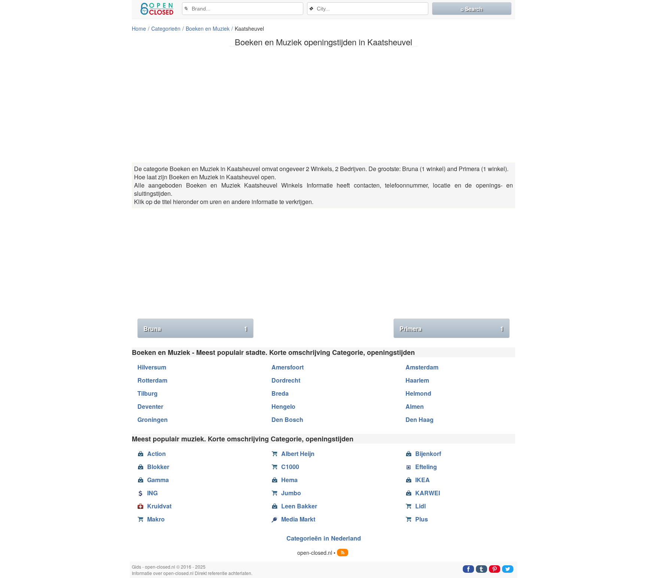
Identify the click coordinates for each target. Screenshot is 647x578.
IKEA (422, 479)
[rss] (342, 552)
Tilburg (147, 393)
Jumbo (291, 493)
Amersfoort (287, 367)
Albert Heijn (298, 453)
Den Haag (419, 419)
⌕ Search (472, 8)
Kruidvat (159, 506)
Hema (289, 479)
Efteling (426, 466)
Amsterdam (421, 367)
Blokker (158, 466)
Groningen (152, 419)
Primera (452, 328)
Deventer (150, 406)
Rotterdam (152, 380)
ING (152, 493)
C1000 (290, 466)
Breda (280, 393)
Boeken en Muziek (208, 28)
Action (156, 453)
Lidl (420, 506)
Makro (156, 519)
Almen (414, 406)
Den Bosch (287, 419)
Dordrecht (285, 380)
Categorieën (165, 28)
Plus (421, 519)
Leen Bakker (299, 506)
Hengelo (283, 406)
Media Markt (298, 519)
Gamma (158, 479)
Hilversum (151, 367)
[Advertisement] (323, 104)
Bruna (195, 328)
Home (139, 28)
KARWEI (427, 493)
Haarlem (417, 380)
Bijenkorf (428, 453)
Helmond (418, 393)
